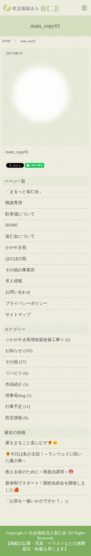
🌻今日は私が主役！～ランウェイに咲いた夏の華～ (43, 457)
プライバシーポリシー (26, 303)
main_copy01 (17, 151)
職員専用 (13, 202)
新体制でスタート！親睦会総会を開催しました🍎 (45, 486)
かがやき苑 (15, 247)
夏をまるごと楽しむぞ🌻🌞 (31, 442)
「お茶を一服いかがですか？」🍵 (37, 501)
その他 (11, 362)
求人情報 (13, 281)
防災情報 (13, 417)
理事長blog (15, 395)
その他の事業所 (20, 270)
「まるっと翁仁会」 (24, 191)
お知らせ (13, 350)
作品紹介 (13, 384)
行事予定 (13, 406)
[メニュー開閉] (84, 8)
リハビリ (13, 373)
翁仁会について (20, 236)
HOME (6, 41)
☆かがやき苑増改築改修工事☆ (34, 339)
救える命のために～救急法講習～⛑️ (39, 471)
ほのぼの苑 (15, 258)
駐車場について (20, 214)
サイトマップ (18, 314)
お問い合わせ (18, 292)
